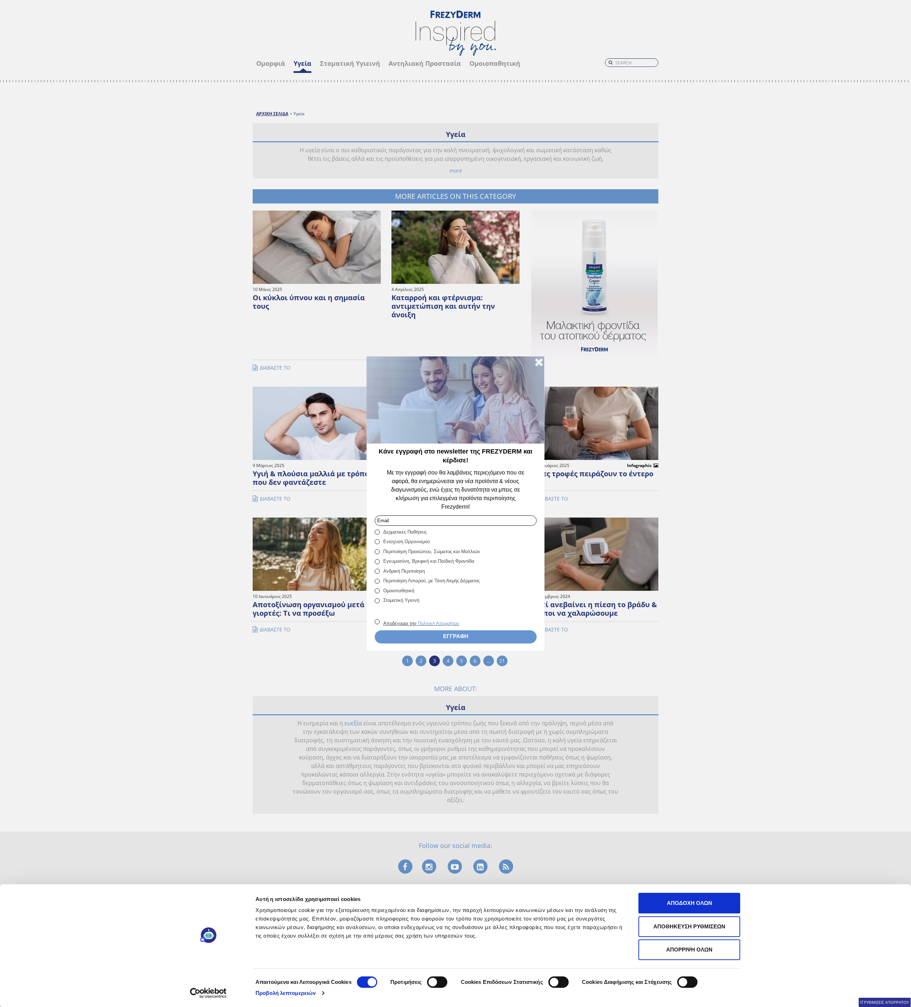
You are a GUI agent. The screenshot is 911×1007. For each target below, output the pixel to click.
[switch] (437, 982)
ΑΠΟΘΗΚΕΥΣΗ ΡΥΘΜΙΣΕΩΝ (689, 926)
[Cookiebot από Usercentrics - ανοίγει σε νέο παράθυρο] (208, 993)
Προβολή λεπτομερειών (286, 993)
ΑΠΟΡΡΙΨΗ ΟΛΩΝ (689, 950)
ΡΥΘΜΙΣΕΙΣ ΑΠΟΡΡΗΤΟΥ (886, 1002)
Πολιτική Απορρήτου (438, 623)
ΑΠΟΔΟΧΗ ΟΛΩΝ (689, 903)
